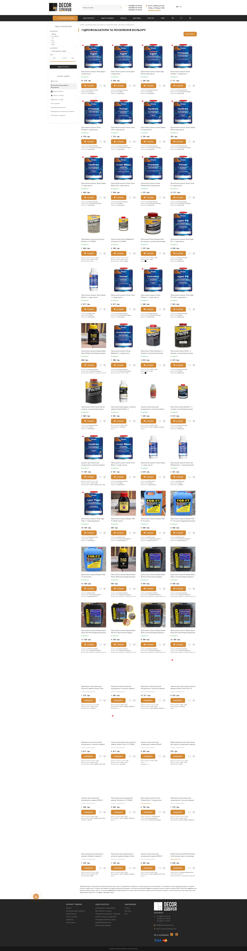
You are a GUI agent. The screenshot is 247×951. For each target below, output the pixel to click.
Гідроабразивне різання (58, 107)
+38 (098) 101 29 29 (135, 6)
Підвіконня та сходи (57, 99)
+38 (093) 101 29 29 (135, 10)
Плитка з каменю (58, 95)
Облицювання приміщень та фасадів (107, 914)
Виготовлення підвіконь (58, 115)
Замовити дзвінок (154, 10)
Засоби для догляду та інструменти (60, 86)
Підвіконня (69, 919)
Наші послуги (88, 18)
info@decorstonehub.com (165, 925)
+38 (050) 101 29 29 (135, 8)
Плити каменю (55, 103)
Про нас (151, 18)
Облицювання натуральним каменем (62, 111)
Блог (163, 18)
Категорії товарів (67, 18)
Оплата (123, 18)
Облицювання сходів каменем (105, 908)
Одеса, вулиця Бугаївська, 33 (166, 929)
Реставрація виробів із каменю (105, 919)
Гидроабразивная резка (103, 922)
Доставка (137, 18)
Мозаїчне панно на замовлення (105, 916)
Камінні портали (58, 91)
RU (181, 7)
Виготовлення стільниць (103, 911)
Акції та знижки (107, 18)
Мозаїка (55, 81)
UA (177, 7)
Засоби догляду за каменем (75, 911)
